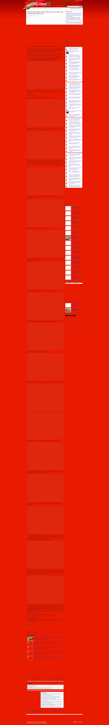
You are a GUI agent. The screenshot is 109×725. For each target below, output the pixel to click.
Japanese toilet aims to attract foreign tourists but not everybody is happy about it (75, 140)
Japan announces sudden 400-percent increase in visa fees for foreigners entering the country (75, 154)
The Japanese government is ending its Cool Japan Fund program (75, 69)
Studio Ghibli (78, 8)
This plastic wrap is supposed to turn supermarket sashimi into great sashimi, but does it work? (55, 678)
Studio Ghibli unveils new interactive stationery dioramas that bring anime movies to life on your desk (51, 705)
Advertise (28, 722)
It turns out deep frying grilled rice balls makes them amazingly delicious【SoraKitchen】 (76, 247)
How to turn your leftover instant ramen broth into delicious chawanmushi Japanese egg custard (76, 218)
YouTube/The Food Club (35, 617)
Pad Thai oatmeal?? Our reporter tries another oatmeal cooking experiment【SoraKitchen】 (76, 309)
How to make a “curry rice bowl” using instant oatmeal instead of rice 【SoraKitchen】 (76, 271)
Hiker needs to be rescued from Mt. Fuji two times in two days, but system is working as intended (75, 73)
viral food (36, 632)
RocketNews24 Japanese (78, 0)
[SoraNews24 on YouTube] (73, 0)
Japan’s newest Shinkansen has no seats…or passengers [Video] (75, 172)
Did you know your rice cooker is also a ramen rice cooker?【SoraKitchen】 (76, 242)
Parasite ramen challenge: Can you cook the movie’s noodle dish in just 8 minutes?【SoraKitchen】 (76, 213)
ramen (56, 631)
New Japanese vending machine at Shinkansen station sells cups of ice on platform (75, 150)
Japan (30, 631)
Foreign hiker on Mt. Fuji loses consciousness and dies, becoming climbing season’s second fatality (50, 698)
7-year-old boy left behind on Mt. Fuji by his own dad (50, 696)
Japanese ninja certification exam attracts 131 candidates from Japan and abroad (75, 179)
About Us (66, 331)
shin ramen (59, 631)
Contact (72, 331)
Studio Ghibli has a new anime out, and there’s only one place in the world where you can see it (75, 161)
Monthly (67, 44)
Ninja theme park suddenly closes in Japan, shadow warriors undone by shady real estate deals (51, 702)
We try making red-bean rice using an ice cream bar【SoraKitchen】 (76, 266)
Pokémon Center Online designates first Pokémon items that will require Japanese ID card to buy (75, 136)
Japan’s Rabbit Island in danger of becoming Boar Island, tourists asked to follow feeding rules (75, 91)
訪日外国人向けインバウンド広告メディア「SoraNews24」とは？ (72, 301)
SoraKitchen (32, 632)
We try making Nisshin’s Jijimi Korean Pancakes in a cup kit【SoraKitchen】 (76, 252)
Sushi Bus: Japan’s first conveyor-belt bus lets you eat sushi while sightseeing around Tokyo (74, 22)
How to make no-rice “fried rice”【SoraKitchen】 (75, 207)
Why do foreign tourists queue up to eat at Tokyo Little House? (75, 80)
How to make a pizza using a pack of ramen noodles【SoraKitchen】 (76, 232)
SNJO (28, 632)
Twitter (34, 621)
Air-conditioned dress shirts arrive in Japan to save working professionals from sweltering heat (75, 130)
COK (32, 631)
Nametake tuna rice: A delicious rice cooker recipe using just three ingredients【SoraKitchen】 (76, 277)
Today (67, 42)
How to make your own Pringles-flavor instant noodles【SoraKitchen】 (76, 222)
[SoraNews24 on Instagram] (69, 0)
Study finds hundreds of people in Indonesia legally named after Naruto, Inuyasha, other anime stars (75, 87)
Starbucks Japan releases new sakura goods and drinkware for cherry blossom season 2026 (75, 168)
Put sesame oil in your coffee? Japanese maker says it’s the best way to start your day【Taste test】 (75, 186)
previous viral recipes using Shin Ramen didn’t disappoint (38, 56)
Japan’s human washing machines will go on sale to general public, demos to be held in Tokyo (75, 158)
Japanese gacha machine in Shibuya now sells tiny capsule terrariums (75, 94)
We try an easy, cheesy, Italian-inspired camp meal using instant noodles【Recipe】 (76, 237)
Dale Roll (28, 15)
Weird (75, 8)
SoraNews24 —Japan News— (39, 4)
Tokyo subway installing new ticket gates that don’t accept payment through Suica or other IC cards (74, 119)
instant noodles (46, 631)
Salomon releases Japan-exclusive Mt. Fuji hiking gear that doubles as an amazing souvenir (75, 182)
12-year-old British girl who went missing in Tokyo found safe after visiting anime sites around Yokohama (75, 84)
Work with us (37, 722)
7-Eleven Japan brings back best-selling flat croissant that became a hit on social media (75, 115)
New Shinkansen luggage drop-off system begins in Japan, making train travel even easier (75, 126)
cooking (34, 631)
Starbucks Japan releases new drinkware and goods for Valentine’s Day (75, 165)
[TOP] (31, 8)
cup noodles (39, 631)
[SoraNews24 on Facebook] (68, 0)
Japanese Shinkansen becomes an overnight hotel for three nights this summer (74, 133)
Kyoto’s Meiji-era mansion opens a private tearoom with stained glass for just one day (73, 18)
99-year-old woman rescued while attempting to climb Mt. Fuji (74, 143)
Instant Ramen (51, 631)
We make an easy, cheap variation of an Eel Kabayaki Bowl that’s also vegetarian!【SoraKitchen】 (76, 257)
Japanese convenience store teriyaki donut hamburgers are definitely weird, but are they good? (35, 678)
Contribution (76, 331)
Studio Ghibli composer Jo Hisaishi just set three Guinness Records (74, 98)
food (42, 631)
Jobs (81, 8)
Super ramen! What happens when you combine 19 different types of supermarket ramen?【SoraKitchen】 (76, 262)
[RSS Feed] (74, 0)
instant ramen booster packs (33, 612)
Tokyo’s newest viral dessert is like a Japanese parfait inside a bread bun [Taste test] (75, 147)
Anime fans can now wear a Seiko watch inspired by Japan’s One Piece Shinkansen (75, 59)
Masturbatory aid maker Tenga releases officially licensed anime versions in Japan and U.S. (74, 14)
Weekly (67, 43)
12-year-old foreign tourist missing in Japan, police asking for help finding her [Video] (75, 105)
